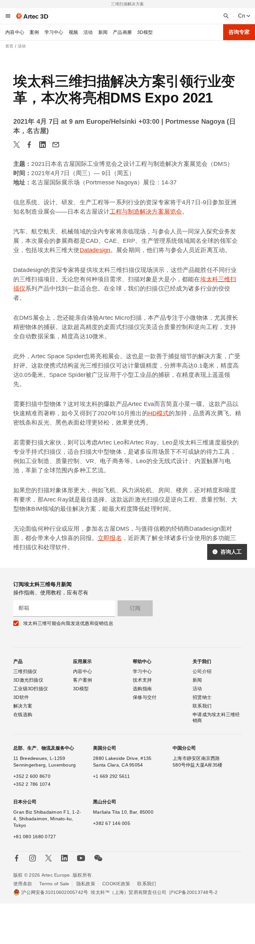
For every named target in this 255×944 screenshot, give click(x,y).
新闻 (103, 32)
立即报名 (110, 538)
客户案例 (82, 680)
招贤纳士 (202, 697)
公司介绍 (202, 671)
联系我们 (202, 705)
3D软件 (21, 697)
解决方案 (22, 705)
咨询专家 (239, 32)
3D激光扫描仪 (28, 680)
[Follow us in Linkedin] (64, 858)
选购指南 (142, 688)
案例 (34, 32)
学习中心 (53, 32)
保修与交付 (144, 697)
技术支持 (142, 680)
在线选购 (22, 714)
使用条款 (22, 883)
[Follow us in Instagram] (32, 858)
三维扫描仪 (25, 671)
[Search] (226, 16)
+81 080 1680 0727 (34, 836)
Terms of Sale (54, 883)
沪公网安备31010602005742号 (54, 892)
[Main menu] (8, 16)
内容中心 (14, 32)
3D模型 (145, 32)
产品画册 (122, 32)
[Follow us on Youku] (81, 858)
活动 (88, 32)
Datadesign (95, 250)
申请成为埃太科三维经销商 (216, 717)
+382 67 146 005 (111, 823)
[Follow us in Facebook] (16, 858)
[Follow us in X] (48, 858)
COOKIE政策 (116, 883)
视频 (73, 32)
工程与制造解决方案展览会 (146, 211)
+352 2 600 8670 (31, 776)
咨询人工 (231, 552)
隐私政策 (85, 883)
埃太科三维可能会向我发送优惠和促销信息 (68, 623)
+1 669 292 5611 (111, 776)
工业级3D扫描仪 (30, 688)
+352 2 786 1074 (31, 784)
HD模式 (158, 413)
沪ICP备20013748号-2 (193, 892)
